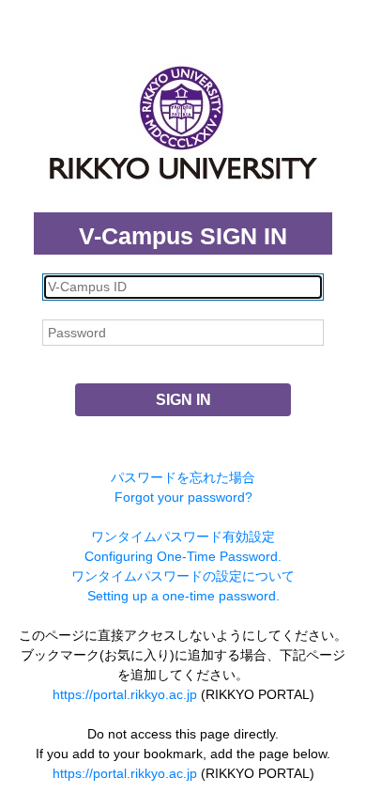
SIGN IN (183, 400)
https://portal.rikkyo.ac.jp (125, 694)
